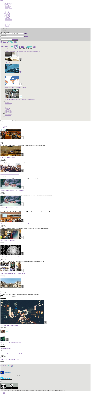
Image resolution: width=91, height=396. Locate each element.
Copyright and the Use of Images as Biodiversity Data (10, 342)
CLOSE (1, 0)
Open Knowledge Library (5, 390)
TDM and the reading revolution (6, 334)
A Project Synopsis (8, 62)
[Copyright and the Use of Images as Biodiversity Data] (4, 340)
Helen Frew (2, 142)
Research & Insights (8, 6)
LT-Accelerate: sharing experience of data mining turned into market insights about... (16, 223)
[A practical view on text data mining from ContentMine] (13, 85)
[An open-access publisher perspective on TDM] (12, 205)
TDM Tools (7, 17)
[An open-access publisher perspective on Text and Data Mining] (12, 188)
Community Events (8, 25)
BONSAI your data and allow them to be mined (9, 325)
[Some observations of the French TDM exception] (12, 288)
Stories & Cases (7, 7)
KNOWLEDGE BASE (6, 13)
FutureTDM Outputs (8, 114)
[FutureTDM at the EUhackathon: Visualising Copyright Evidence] (12, 271)
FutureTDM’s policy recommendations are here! (9, 174)
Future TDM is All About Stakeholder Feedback (9, 359)
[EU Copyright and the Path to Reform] (12, 238)
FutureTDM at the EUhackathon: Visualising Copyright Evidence (12, 273)
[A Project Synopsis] (13, 60)
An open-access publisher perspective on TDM (9, 207)
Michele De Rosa (3, 327)
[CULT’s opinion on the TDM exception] (12, 155)
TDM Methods (7, 16)
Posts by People (7, 12)
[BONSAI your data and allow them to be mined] (23, 323)
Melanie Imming (2, 275)
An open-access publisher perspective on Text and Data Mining (12, 190)
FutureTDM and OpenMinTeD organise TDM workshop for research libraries (20, 99)
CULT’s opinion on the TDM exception (7, 157)
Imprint (4, 393)
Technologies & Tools (8, 8)
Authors (4, 101)
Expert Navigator (7, 15)
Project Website (2, 369)
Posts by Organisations (8, 10)
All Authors (7, 102)
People (4, 128)
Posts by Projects (8, 11)
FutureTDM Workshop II (5, 140)
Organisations (5, 126)
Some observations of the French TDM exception (9, 289)
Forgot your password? (3, 34)
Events (4, 23)
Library (4, 113)
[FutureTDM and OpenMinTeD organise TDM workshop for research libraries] (13, 97)
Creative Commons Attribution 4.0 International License (43, 390)
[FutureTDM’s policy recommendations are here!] (12, 172)
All (5, 51)
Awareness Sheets (8, 22)
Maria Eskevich (2, 225)
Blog (3, 2)
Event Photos (7, 26)
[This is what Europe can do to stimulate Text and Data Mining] (13, 73)
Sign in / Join (5, 28)
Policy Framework (8, 18)
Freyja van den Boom (3, 350)
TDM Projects (7, 14)
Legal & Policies (7, 5)
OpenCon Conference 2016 (5, 348)
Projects (4, 127)
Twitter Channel (2, 381)
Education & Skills (8, 4)
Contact (4, 392)
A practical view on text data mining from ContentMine (15, 87)
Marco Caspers (2, 159)
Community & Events (8, 3)
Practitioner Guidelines (8, 19)
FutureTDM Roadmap (8, 20)
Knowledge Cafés (8, 24)
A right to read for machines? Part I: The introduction (10, 256)
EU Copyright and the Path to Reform (7, 240)
